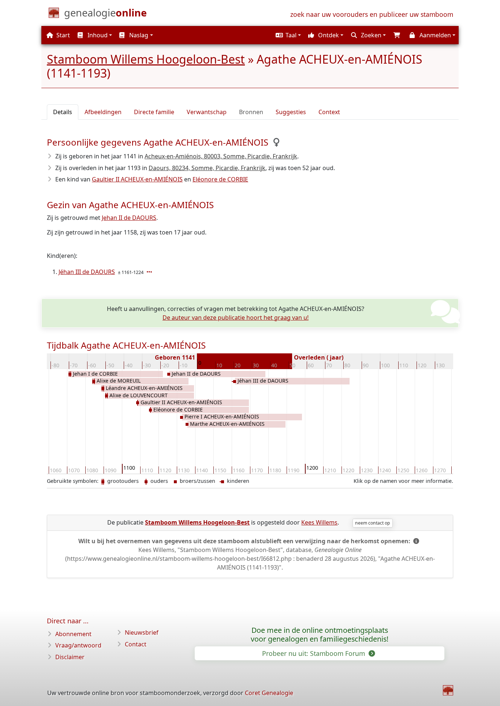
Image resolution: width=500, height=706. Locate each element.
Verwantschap (207, 112)
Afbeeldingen (103, 112)
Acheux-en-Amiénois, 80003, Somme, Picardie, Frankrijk (221, 156)
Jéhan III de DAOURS (87, 272)
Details (62, 112)
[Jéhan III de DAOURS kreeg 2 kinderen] (150, 272)
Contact (135, 644)
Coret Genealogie (269, 693)
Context (329, 112)
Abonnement (73, 634)
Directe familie (154, 112)
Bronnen (251, 112)
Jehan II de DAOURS (129, 218)
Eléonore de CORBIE (220, 179)
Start (62, 35)
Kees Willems (319, 522)
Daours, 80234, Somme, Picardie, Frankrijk (207, 168)
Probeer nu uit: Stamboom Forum (314, 653)
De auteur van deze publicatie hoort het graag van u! (236, 317)
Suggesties (291, 112)
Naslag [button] (138, 35)
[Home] (448, 690)
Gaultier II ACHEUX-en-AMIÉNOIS (137, 179)
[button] (287, 35)
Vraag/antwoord (78, 645)
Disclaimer (70, 657)
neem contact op (372, 523)
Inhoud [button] (97, 35)
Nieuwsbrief (141, 632)
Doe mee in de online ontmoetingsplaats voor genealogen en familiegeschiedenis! (319, 634)
